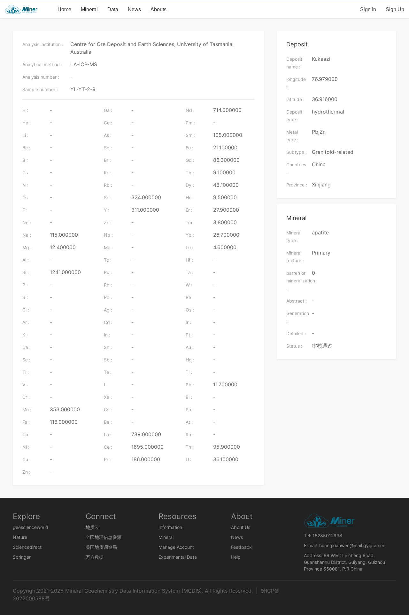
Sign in (368, 9)
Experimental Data (177, 557)
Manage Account (176, 547)
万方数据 (95, 557)
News (134, 9)
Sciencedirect (27, 547)
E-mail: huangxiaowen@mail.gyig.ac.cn (344, 545)
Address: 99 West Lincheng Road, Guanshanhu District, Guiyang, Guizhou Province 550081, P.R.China (344, 562)
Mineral (89, 9)
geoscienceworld (30, 527)
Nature (20, 537)
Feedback (241, 547)
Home (64, 9)
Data (112, 9)
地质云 (92, 527)
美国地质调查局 (101, 547)
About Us (240, 527)
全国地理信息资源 (103, 537)
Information (170, 527)
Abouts (158, 9)
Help (236, 557)
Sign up (395, 9)
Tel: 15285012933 (323, 535)
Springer (22, 557)
